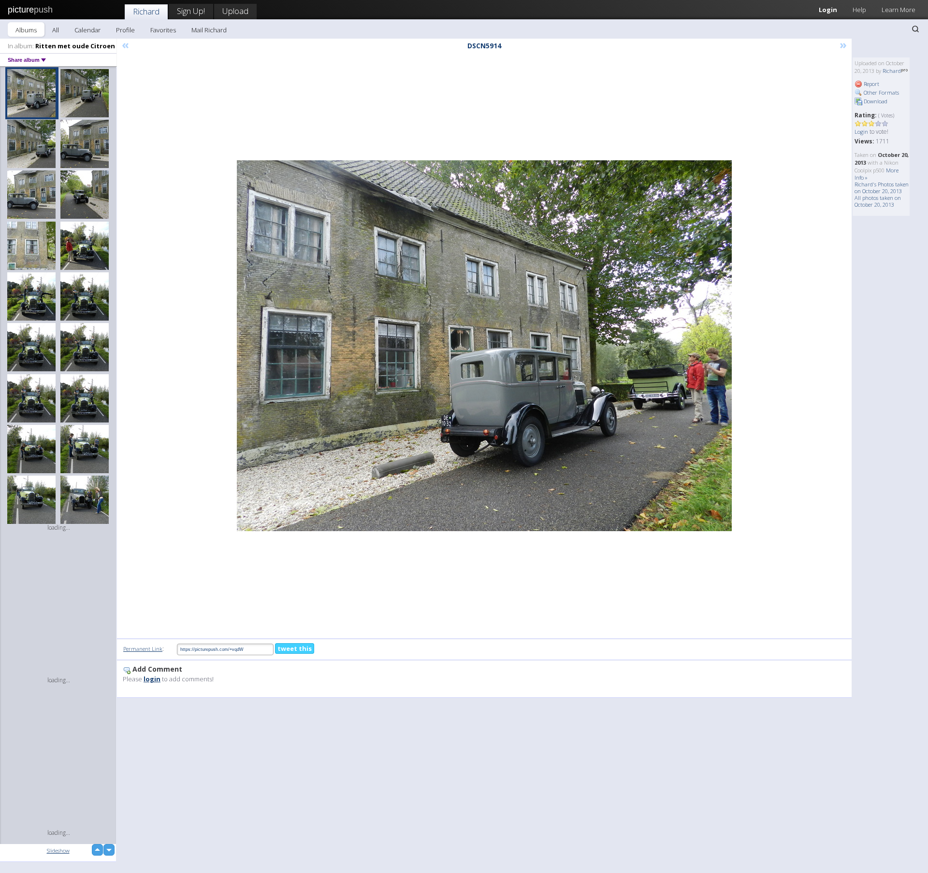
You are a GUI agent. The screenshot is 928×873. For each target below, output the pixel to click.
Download (874, 101)
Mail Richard (209, 30)
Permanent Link (142, 648)
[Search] (915, 29)
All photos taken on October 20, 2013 (878, 201)
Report (870, 83)
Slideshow (58, 850)
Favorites (163, 30)
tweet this (294, 648)
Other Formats (880, 92)
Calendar (87, 30)
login (152, 679)
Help (859, 9)
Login (828, 9)
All (55, 30)
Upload (235, 10)
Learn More (898, 9)
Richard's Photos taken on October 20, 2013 (882, 188)
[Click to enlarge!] (484, 345)
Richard (146, 11)
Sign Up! (191, 10)
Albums (26, 30)
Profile (125, 30)
